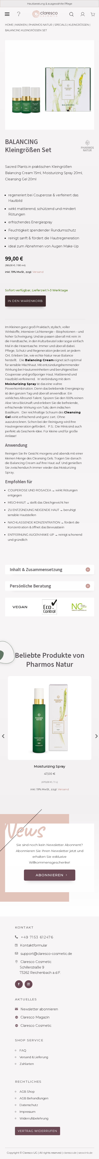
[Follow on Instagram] (28, 984)
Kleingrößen (79, 24)
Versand (38, 272)
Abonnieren (50, 875)
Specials (60, 24)
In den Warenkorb (25, 301)
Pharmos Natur (40, 24)
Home (9, 24)
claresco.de (69, 1152)
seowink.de (85, 1152)
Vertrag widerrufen (37, 1131)
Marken (21, 24)
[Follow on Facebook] (19, 984)
